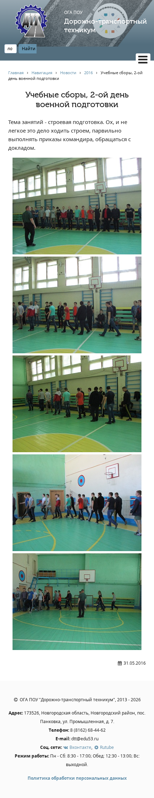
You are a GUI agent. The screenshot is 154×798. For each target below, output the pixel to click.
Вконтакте (79, 747)
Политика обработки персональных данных (77, 778)
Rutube (106, 747)
